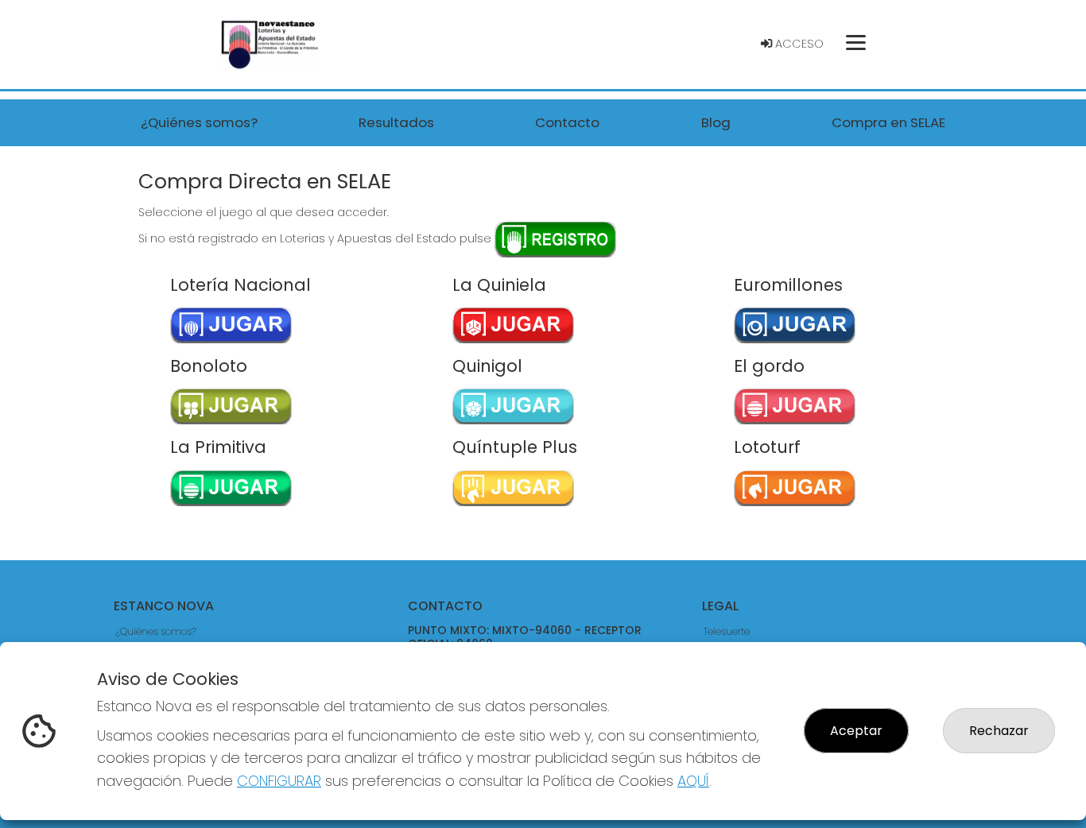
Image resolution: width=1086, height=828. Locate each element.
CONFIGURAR (279, 781)
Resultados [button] (396, 122)
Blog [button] (716, 122)
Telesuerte (727, 631)
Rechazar (999, 731)
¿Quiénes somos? (155, 631)
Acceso (798, 44)
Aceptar (856, 731)
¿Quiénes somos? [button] (199, 122)
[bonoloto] (223, 406)
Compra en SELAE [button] (888, 122)
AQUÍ (693, 781)
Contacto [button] (567, 122)
